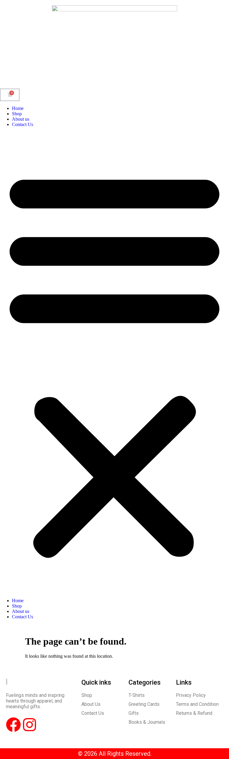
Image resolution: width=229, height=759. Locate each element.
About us (20, 119)
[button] (114, 362)
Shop (17, 113)
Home (18, 108)
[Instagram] (29, 724)
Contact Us (22, 124)
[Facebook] (13, 724)
